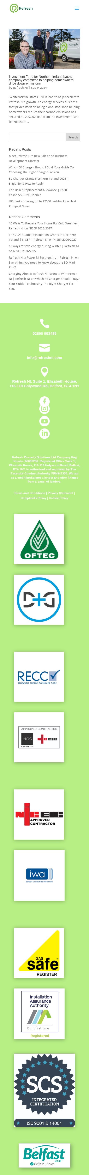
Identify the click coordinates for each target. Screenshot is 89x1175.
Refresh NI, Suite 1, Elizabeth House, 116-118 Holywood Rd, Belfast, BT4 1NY (44, 383)
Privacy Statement (60, 493)
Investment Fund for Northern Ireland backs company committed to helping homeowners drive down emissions (41, 80)
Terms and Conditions (29, 493)
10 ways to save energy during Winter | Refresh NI (44, 246)
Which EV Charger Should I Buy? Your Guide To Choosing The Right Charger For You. (44, 284)
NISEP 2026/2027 (40, 228)
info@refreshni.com (44, 358)
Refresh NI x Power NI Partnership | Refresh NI (41, 257)
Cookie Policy (58, 498)
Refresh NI (20, 88)
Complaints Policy (34, 498)
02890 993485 (45, 333)
